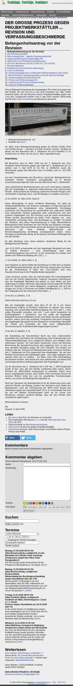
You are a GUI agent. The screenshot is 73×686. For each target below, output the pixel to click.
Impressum (46, 682)
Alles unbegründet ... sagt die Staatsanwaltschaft (29, 56)
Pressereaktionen (15, 66)
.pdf (33, 139)
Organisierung (37, 12)
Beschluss (30, 92)
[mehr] (44, 565)
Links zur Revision (15, 70)
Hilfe (21, 524)
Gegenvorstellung (24, 99)
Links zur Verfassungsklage (20, 85)
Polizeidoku (13, 429)
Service (52, 15)
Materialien (41, 15)
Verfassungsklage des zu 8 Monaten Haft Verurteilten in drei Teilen (38, 73)
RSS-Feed (61, 682)
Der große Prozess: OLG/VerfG (53, 17)
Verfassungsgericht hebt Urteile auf (24, 78)
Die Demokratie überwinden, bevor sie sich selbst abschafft (24, 656)
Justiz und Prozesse (28, 17)
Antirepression (22, 12)
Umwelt (50, 12)
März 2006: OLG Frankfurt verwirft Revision (26, 61)
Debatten (5, 15)
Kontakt (39, 682)
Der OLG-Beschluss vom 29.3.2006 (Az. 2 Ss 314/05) (31, 63)
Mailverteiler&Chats (25, 660)
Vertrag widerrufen (37, 684)
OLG (23, 142)
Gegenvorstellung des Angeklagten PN (25, 59)
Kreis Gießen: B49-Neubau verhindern (23, 653)
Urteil (7, 97)
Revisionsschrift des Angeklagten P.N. (22, 674)
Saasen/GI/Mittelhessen (23, 15)
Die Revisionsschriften (17, 54)
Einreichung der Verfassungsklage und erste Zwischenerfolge (36, 75)
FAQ (54, 682)
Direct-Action (7, 12)
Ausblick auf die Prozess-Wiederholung (26, 82)
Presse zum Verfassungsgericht (22, 80)
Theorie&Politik (63, 12)
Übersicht (12, 427)
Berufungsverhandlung (36, 424)
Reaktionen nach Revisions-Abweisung (25, 68)
